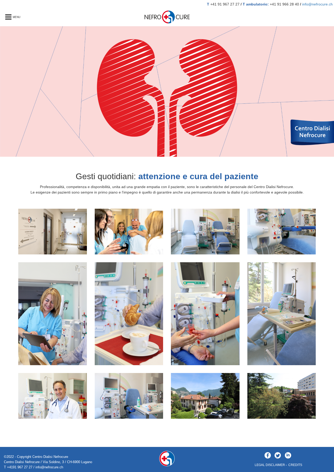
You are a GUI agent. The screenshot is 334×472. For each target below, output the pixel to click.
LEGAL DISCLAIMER (270, 465)
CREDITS (295, 465)
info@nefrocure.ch (317, 4)
